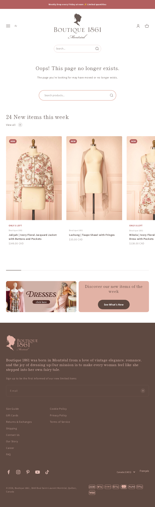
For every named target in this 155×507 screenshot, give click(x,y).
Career (10, 448)
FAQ (8, 454)
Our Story (12, 441)
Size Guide (12, 408)
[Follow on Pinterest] (27, 472)
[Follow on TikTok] (47, 472)
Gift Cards (12, 415)
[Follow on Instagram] (18, 472)
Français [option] (144, 471)
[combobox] (74, 48)
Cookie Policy (58, 408)
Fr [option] (16, 26)
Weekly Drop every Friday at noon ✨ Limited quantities (77, 4)
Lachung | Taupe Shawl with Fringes (92, 235)
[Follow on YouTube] (37, 472)
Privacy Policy (58, 415)
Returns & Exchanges (19, 421)
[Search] (111, 95)
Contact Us (13, 435)
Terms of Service (60, 421)
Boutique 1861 (15, 230)
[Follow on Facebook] (8, 472)
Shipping (11, 428)
